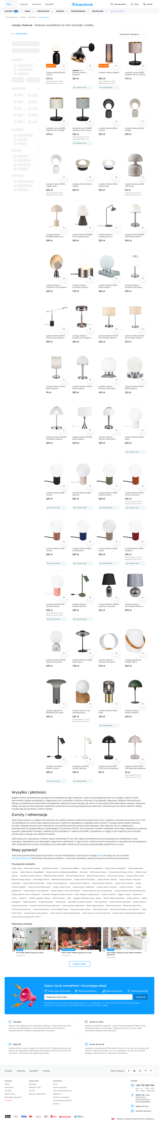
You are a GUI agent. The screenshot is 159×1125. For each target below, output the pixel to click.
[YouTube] (134, 1071)
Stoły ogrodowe (101, 902)
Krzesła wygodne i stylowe (40, 898)
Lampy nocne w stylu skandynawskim (65, 913)
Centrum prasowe (60, 1087)
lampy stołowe (32, 868)
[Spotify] (151, 1071)
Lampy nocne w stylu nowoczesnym (96, 913)
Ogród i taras (10, 1094)
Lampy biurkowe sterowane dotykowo (45, 906)
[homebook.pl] (82, 4)
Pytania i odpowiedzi (37, 1094)
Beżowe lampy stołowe (96, 876)
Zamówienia (34, 1081)
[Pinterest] (145, 1071)
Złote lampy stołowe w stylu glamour (125, 909)
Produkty (8, 1071)
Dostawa (32, 1084)
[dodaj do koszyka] (64, 65)
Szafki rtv (23, 898)
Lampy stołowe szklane (124, 883)
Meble (7, 1084)
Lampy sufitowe (133, 898)
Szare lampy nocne (100, 909)
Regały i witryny (124, 894)
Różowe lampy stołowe (75, 876)
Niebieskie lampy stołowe (53, 876)
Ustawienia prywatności (62, 1100)
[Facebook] (128, 1071)
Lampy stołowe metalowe (57, 883)
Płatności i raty (35, 1087)
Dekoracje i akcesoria (13, 1097)
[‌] (23, 60)
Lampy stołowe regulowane (73, 906)
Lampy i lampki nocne (62, 887)
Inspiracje (23, 4)
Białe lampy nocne (113, 906)
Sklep (9, 4)
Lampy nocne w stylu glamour (36, 913)
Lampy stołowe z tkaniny (107, 879)
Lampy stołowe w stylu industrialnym (66, 891)
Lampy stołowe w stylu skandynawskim (130, 891)
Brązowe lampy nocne (132, 906)
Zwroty (31, 1091)
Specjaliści (49, 4)
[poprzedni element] (11, 939)
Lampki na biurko (126, 887)
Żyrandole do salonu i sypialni (80, 902)
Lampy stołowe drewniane (84, 879)
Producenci (37, 4)
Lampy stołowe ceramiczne (34, 883)
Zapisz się (140, 997)
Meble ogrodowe (30, 902)
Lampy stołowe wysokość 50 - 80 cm (26, 917)
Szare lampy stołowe (116, 876)
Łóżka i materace (109, 894)
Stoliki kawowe (59, 898)
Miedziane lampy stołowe (62, 879)
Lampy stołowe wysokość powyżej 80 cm (129, 913)
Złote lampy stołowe (41, 879)
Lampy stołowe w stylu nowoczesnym (98, 891)
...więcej (104, 1005)
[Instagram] (140, 1071)
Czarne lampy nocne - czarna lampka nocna (50, 909)
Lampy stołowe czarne (135, 876)
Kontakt (56, 1104)
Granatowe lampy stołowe (31, 876)
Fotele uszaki (61, 902)
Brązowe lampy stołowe (21, 879)
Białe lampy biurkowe (95, 906)
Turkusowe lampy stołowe (80, 909)
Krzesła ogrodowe (46, 902)
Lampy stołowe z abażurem (84, 887)
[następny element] (147, 939)
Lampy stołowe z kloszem (107, 887)
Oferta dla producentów (62, 1091)
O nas (55, 1084)
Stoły (69, 898)
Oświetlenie (9, 1087)
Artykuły (46, 1071)
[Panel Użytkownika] (134, 4)
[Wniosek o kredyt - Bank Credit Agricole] (79, 1116)
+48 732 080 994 (145, 1085)
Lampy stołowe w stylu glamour (36, 891)
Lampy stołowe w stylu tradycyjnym (26, 894)
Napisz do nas (142, 1106)
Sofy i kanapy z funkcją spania (87, 894)
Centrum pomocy (143, 1111)
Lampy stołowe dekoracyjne (39, 887)
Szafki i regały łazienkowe (114, 898)
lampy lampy (17, 868)
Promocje (8, 1100)
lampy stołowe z (32, 872)
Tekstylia (8, 1091)
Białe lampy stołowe (98, 872)
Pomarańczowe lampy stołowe (121, 872)
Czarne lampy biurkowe (21, 909)
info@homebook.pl (21, 858)
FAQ (100, 855)
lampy (84, 872)
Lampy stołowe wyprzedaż (120, 902)
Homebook (57, 1081)
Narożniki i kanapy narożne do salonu (57, 894)
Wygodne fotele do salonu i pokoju (87, 898)
